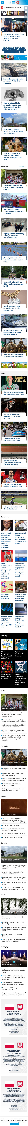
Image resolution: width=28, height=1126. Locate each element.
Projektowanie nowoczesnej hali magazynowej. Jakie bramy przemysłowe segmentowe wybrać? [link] (20, 570)
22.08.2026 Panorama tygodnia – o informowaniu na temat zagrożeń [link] (11, 963)
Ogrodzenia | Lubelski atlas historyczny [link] (19, 654)
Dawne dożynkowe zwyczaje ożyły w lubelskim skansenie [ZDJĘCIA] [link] (13, 187)
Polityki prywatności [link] (20, 1122)
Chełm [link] (16, 47)
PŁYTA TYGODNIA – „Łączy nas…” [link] (11, 825)
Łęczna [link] (14, 49)
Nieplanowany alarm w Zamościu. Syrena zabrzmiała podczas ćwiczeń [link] (13, 131)
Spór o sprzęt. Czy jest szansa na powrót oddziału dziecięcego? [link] (13, 860)
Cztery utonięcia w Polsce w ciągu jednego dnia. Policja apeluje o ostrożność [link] (13, 332)
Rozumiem (14, 1124)
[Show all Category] (25, 166)
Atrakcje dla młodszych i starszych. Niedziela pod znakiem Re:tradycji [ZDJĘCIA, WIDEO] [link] (12, 714)
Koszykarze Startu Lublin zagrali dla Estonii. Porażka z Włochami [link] (13, 416)
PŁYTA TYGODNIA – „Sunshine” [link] (10, 814)
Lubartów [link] (9, 49)
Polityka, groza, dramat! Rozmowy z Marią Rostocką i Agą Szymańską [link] (13, 911)
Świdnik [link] (23, 49)
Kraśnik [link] (4, 49)
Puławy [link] (18, 49)
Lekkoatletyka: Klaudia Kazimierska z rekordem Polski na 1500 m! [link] (14, 212)
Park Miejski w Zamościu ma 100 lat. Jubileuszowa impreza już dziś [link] (13, 284)
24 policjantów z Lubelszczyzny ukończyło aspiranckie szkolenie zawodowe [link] (14, 236)
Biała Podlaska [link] (10, 47)
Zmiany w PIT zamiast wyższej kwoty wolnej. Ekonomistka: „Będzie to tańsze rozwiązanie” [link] (13, 977)
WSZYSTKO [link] (21, 373)
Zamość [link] (22, 52)
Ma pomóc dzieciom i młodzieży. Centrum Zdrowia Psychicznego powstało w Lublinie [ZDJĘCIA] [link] (14, 866)
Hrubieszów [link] (22, 47)
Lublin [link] (4, 47)
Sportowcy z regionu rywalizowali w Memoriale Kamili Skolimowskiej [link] (12, 463)
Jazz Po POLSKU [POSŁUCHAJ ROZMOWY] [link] (13, 834)
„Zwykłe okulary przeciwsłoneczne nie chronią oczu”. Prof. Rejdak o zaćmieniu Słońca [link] (13, 970)
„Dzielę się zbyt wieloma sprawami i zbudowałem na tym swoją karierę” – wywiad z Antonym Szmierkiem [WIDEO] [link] (13, 820)
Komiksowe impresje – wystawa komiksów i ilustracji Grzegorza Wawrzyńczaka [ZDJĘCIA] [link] (14, 929)
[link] (2, 2)
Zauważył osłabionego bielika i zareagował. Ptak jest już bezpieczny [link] (14, 81)
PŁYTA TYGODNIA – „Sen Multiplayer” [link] (12, 837)
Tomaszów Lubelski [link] (8, 52)
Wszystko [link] (21, 166)
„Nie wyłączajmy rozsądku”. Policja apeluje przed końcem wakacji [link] (13, 260)
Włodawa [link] (16, 52)
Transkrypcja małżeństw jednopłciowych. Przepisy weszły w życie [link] (12, 308)
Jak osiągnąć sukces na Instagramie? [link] (5, 596)
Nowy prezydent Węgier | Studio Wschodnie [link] (6, 676)
